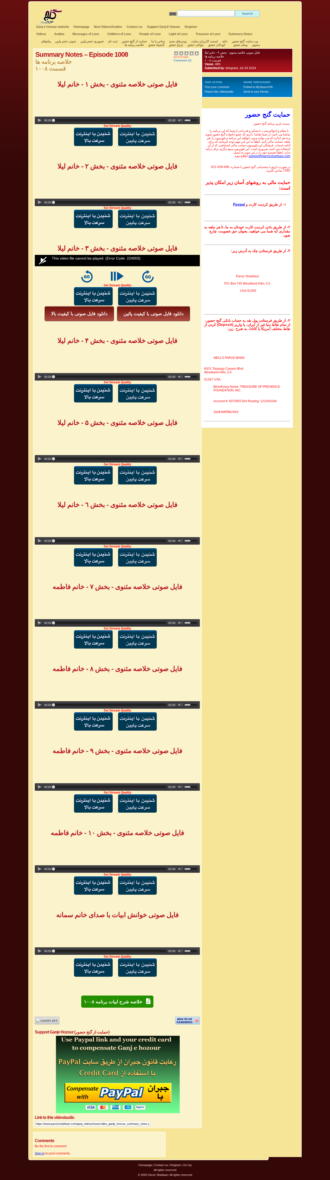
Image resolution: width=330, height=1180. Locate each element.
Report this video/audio (219, 91)
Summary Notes (240, 34)
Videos (41, 34)
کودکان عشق (216, 45)
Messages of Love (85, 34)
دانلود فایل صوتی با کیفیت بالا (79, 313)
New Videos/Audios (108, 27)
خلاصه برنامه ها (134, 45)
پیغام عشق (240, 45)
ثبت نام (112, 41)
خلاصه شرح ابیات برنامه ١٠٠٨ (115, 1001)
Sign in (40, 1153)
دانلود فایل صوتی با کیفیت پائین (153, 313)
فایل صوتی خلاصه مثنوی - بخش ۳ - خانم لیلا (232, 52)
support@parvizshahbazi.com (269, 156)
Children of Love (119, 34)
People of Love (150, 34)
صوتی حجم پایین (65, 41)
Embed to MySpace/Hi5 (258, 86)
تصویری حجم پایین (92, 41)
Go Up (187, 1165)
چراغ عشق (176, 45)
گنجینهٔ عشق (156, 45)
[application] (117, 260)
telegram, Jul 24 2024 (241, 68)
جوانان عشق (195, 45)
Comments (180, 60)
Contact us (135, 27)
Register (191, 27)
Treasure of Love (208, 34)
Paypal (239, 204)
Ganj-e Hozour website (52, 27)
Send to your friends (256, 91)
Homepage (81, 27)
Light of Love (178, 34)
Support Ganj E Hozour (163, 27)
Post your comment (217, 86)
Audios (59, 34)
